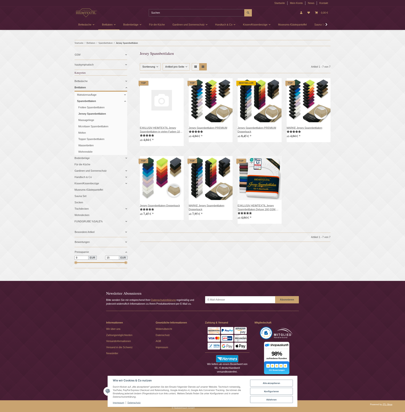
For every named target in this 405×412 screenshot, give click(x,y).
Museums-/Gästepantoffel (89, 189)
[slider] (76, 262)
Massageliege (86, 120)
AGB (158, 341)
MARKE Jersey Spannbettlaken (304, 128)
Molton (82, 132)
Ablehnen (271, 399)
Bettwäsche (81, 81)
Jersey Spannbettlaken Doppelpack (160, 205)
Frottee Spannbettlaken (91, 107)
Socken (79, 202)
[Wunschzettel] (308, 13)
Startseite (279, 3)
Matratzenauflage (87, 94)
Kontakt (323, 3)
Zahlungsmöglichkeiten (119, 335)
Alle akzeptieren (271, 383)
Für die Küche (82, 164)
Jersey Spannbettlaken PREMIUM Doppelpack (257, 130)
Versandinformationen (118, 341)
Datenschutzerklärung (163, 300)
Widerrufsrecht (164, 329)
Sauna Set (80, 196)
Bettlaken (80, 87)
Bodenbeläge (82, 158)
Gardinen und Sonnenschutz (91, 170)
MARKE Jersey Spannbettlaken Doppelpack (206, 207)
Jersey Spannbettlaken (92, 113)
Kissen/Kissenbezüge (87, 183)
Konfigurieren (271, 391)
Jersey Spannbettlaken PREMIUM (208, 128)
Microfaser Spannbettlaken (93, 126)
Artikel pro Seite (174, 66)
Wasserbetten (86, 145)
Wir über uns (113, 329)
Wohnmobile (85, 151)
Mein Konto (296, 3)
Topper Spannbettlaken (91, 139)
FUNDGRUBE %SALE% (89, 221)
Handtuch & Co (83, 177)
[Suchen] (248, 12)
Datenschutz (134, 402)
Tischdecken (82, 208)
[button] (301, 13)
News (311, 3)
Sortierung (148, 66)
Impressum (118, 402)
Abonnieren (287, 299)
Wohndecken (82, 215)
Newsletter (112, 353)
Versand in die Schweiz (119, 347)
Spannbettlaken (86, 101)
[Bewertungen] (147, 135)
